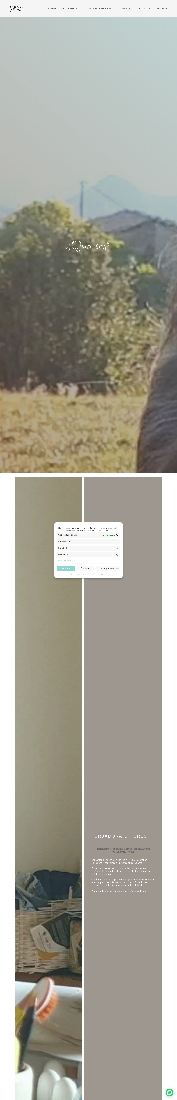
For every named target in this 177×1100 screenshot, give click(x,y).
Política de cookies (78, 574)
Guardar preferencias (108, 568)
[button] (169, 1092)
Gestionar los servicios (67, 560)
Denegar (85, 568)
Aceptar (66, 568)
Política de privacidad (95, 574)
